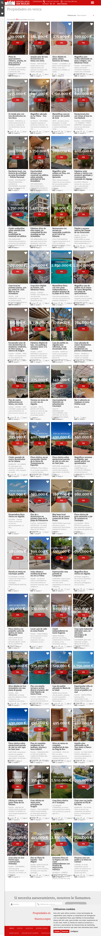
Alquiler (29, 928)
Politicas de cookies (30, 933)
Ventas (20, 928)
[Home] (18, 3)
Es (51, 4)
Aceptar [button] (57, 931)
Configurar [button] (74, 931)
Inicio (11, 928)
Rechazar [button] (65, 931)
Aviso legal (14, 933)
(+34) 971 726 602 (52, 1)
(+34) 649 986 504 (70, 1)
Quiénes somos (42, 928)
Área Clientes (62, 4)
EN (54, 4)
